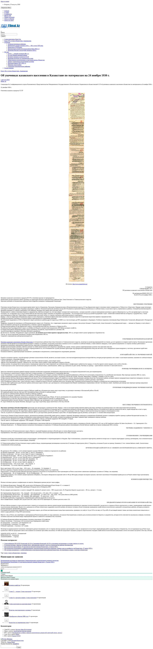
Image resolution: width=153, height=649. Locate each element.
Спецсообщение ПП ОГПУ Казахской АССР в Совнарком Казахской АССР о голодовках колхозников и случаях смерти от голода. (44, 543)
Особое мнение (9, 68)
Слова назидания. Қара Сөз (12, 39)
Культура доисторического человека (20, 610)
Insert (19, 647)
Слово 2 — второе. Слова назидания (20, 591)
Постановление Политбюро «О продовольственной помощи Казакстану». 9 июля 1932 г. (31, 546)
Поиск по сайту (9, 20)
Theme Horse (11, 642)
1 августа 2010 (5, 79)
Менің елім (7, 15)
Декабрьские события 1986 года (18, 616)
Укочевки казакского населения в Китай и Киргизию (17, 342)
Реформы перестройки (14, 65)
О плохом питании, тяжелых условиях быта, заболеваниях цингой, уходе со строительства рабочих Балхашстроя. (38, 545)
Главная (6, 11)
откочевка (24, 553)
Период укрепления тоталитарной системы (21, 61)
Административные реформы (17, 44)
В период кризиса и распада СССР (18, 57)
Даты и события (9, 19)
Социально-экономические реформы (19, 66)
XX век (6, 52)
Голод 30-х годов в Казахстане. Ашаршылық (17, 41)
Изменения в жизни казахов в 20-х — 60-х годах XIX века (25, 45)
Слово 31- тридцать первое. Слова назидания (22, 597)
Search (3, 32)
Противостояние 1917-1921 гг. (17, 63)
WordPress (16, 643)
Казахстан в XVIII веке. (15, 47)
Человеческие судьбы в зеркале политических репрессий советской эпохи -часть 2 (37, 632)
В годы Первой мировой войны (17, 55)
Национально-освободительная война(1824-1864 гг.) (23, 49)
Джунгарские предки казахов (22, 631)
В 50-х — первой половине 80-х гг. (18, 53)
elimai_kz (3, 81)
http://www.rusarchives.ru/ (80, 284)
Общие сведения (9, 17)
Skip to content (5, 1)
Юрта (17, 634)
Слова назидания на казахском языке (20, 604)
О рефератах (8, 14)
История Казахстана (17, 640)
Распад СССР (16, 636)
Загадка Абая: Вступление (23, 629)
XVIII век (7, 42)
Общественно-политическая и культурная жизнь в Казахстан (26, 60)
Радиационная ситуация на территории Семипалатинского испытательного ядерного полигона (30, 560)
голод (6, 553)
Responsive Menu (6, 7)
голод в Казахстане (14, 553)
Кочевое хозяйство (14, 585)
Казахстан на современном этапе (19, 622)
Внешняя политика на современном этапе (20, 58)
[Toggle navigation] (1, 31)
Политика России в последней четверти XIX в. (22, 50)
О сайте (6, 12)
